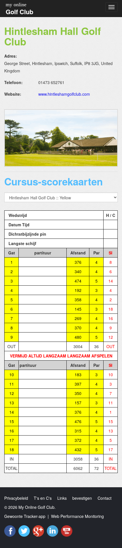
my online (16, 4)
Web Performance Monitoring (77, 516)
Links (62, 498)
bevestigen (82, 498)
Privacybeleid (16, 498)
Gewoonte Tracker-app (24, 516)
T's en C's (43, 498)
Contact (105, 498)
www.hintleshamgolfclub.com (64, 94)
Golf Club (19, 11)
